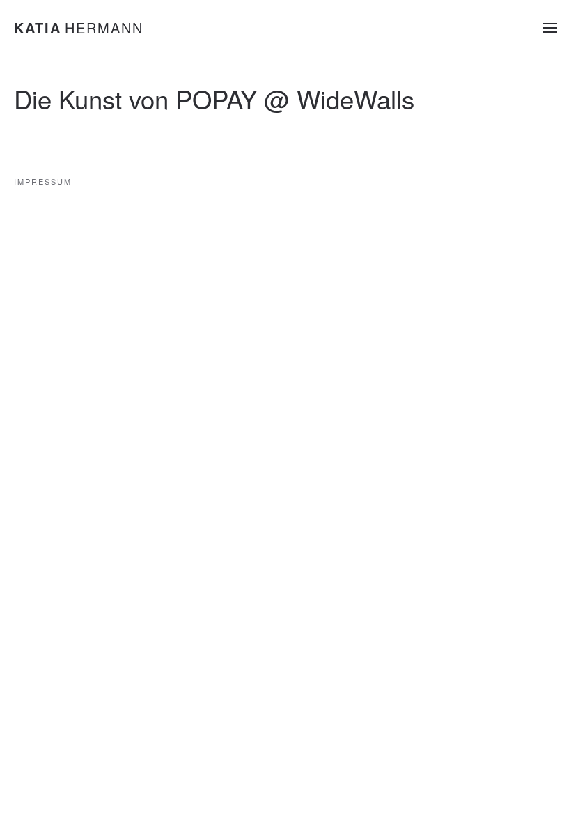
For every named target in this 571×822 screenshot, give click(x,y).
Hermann (78, 27)
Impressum (43, 181)
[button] (550, 28)
